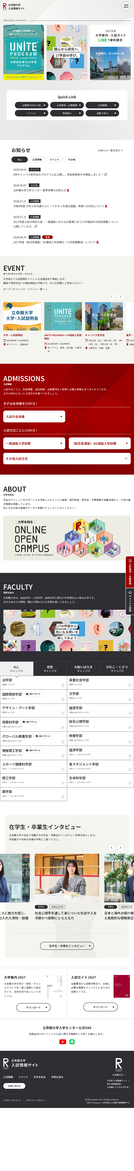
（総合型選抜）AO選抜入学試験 (94, 443)
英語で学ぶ (102, 113)
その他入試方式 (17, 458)
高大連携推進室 (114, 1083)
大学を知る (40, 1077)
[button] (120, 296)
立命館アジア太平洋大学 (118, 1087)
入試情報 (102, 105)
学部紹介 (67, 113)
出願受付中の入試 (31, 105)
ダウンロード (33, 1007)
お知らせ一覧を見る (109, 150)
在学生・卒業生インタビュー (67, 946)
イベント (31, 113)
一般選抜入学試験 (18, 443)
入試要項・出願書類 (67, 105)
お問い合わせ (14, 1085)
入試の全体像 (15, 416)
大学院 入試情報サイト (117, 1080)
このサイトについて (12, 1100)
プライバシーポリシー (35, 1100)
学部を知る (57, 1077)
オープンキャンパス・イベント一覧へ (24, 289)
